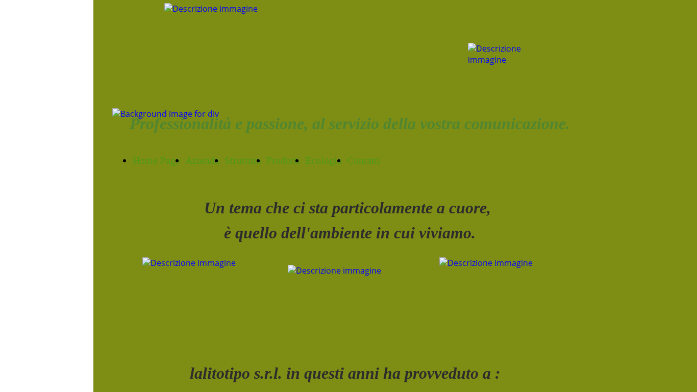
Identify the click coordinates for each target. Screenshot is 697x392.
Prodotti (283, 160)
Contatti (364, 160)
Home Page (156, 160)
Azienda (202, 160)
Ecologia (323, 160)
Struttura (243, 160)
